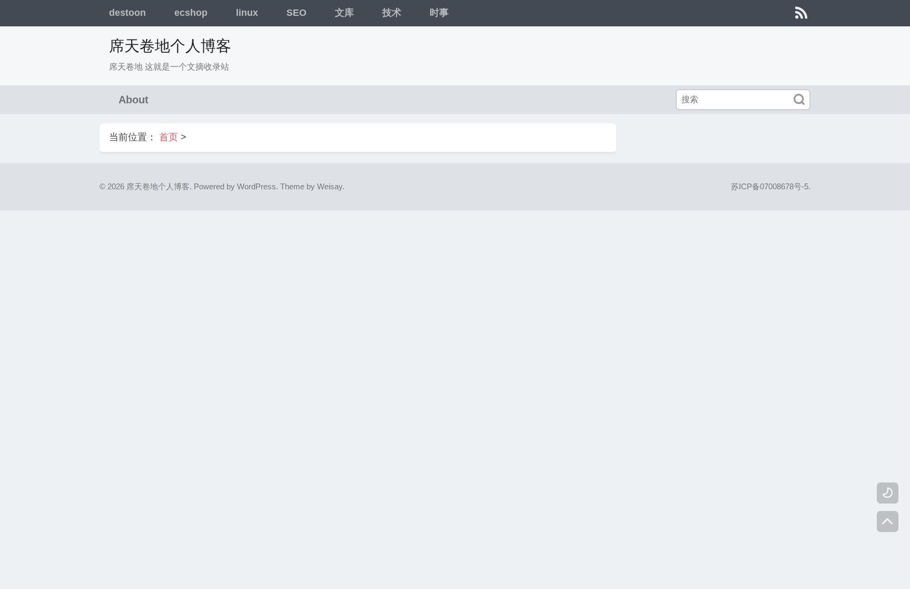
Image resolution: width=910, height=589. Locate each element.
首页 (168, 137)
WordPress (256, 186)
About (133, 99)
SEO (296, 12)
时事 (439, 12)
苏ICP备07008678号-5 (769, 186)
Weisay (329, 186)
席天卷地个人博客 (170, 45)
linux (247, 12)
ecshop (190, 12)
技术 (391, 12)
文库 (344, 12)
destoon (127, 12)
